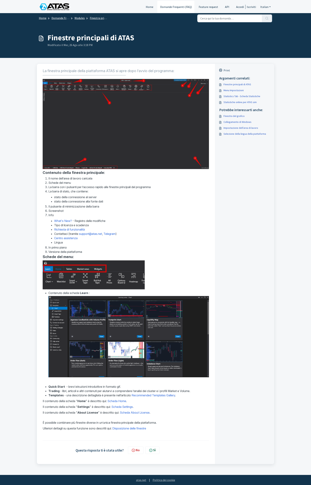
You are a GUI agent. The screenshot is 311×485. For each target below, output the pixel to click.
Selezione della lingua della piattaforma (245, 133)
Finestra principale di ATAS (106, 18)
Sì (154, 450)
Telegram (109, 234)
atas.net (141, 480)
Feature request (208, 7)
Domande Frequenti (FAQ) (176, 7)
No (138, 450)
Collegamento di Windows (237, 122)
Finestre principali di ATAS (237, 84)
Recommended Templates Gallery (153, 395)
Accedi (240, 7)
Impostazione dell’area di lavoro (241, 127)
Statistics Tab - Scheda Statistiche (242, 96)
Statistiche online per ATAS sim (240, 102)
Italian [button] (264, 7)
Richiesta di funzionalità (69, 229)
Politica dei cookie (164, 480)
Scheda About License (135, 412)
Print (227, 70)
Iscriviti (251, 7)
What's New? (63, 221)
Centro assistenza (66, 238)
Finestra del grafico (234, 116)
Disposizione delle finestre (129, 428)
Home (149, 7)
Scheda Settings (122, 407)
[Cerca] (267, 18)
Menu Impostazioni (234, 90)
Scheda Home (116, 401)
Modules (80, 18)
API (227, 7)
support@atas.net (90, 234)
